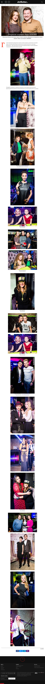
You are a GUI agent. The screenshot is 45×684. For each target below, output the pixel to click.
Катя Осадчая (19, 166)
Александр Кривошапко (25, 395)
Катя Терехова (22, 311)
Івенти (2, 664)
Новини (17, 664)
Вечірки (2, 666)
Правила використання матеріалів (39, 667)
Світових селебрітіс (18, 666)
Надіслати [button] (2, 683)
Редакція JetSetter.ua (37, 665)
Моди (16, 667)
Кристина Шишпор (24, 165)
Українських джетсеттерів (19, 665)
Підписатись (12, 678)
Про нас (35, 664)
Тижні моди (2, 667)
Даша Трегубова (22, 227)
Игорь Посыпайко (18, 395)
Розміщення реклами (37, 666)
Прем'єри (2, 665)
